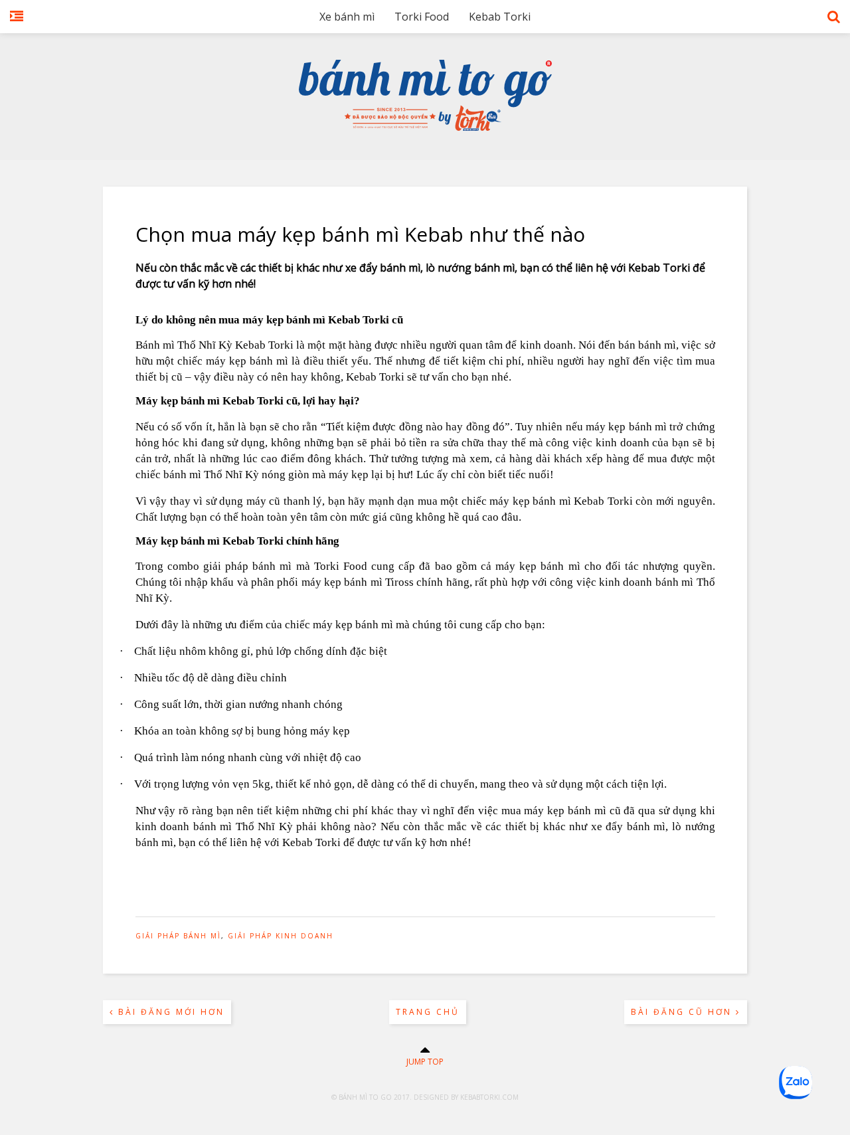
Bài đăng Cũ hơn (683, 1011)
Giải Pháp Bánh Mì (178, 935)
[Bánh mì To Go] (425, 127)
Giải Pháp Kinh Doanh (280, 935)
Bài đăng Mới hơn (169, 1011)
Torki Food (421, 16)
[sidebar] (16, 23)
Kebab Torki (500, 16)
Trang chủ (428, 1011)
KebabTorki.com (489, 1097)
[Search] (833, 23)
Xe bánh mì (347, 16)
